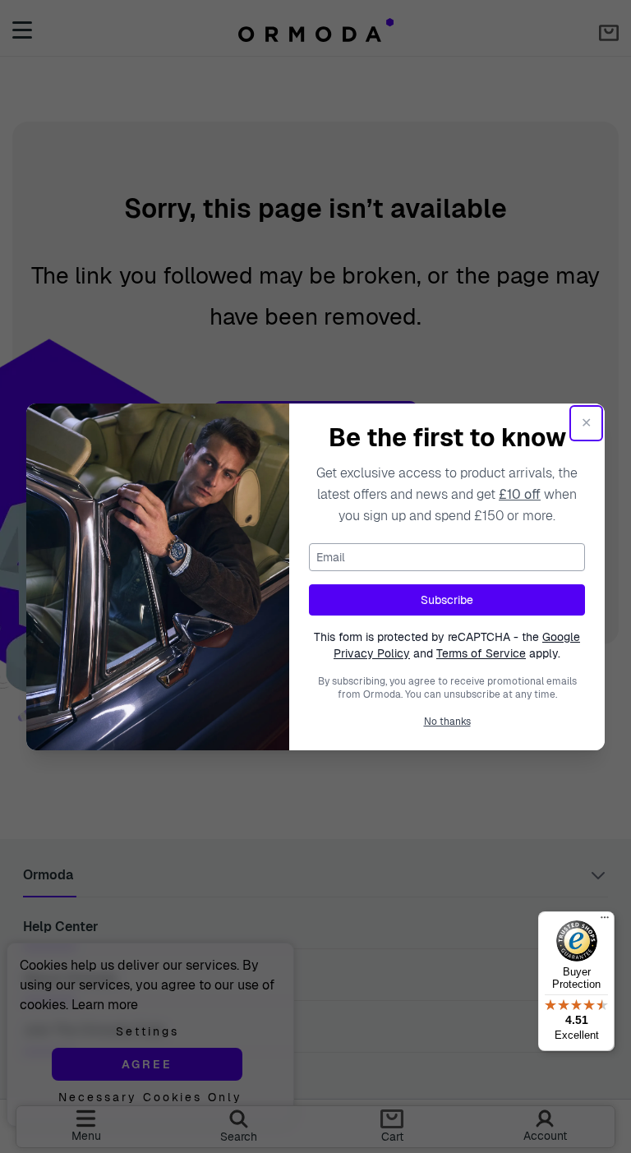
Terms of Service (481, 653)
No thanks (447, 721)
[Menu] (605, 921)
